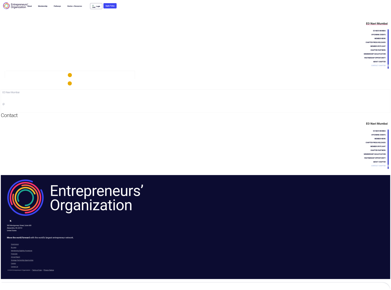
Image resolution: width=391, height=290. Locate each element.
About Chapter (379, 62)
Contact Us (14, 266)
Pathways (57, 6)
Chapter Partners (378, 50)
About (29, 6)
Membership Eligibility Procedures (21, 250)
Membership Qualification (375, 54)
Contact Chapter (378, 66)
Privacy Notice (49, 270)
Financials (14, 254)
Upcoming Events (378, 35)
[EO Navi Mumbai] (70, 75)
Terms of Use (37, 270)
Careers (13, 263)
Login (98, 6)
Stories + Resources (74, 6)
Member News (380, 38)
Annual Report (15, 257)
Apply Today (110, 6)
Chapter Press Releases (376, 42)
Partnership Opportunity (375, 58)
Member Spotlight (378, 46)
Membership (42, 6)
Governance (15, 244)
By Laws (13, 247)
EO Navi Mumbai (379, 31)
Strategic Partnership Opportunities (22, 260)
